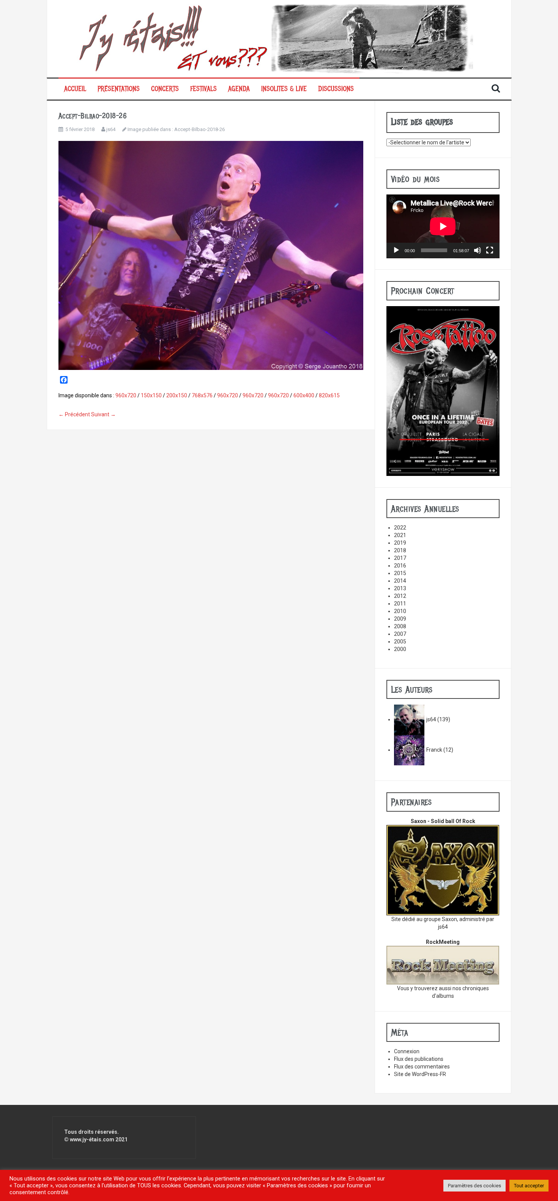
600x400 (303, 395)
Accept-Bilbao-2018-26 (199, 129)
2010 (400, 611)
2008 (400, 626)
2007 (400, 634)
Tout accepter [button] (529, 1185)
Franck (434, 750)
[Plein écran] (489, 250)
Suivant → (103, 414)
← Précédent (74, 414)
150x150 (151, 395)
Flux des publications (418, 1059)
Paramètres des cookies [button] (474, 1185)
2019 (400, 543)
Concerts (165, 89)
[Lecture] (396, 250)
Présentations (119, 89)
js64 (110, 129)
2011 (400, 603)
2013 (400, 588)
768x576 (202, 395)
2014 (400, 581)
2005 (400, 641)
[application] (443, 226)
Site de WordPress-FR (420, 1074)
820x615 (329, 395)
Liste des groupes (422, 121)
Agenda (239, 89)
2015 (400, 573)
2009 (400, 619)
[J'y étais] (279, 38)
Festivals (203, 89)
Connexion (406, 1051)
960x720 (125, 395)
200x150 (176, 395)
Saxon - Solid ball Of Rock (443, 821)
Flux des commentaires (422, 1067)
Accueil (75, 89)
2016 (400, 566)
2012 (400, 596)
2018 (400, 550)
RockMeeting (443, 942)
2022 (400, 528)
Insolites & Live (284, 89)
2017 (400, 558)
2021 (400, 535)
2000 (400, 649)
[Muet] (477, 250)
